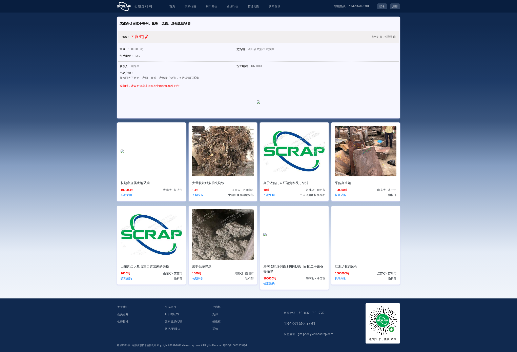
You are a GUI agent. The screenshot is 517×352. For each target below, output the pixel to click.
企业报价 (232, 6)
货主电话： (243, 66)
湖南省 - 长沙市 (172, 190)
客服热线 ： (351, 6)
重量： (124, 49)
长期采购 (126, 195)
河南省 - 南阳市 (244, 273)
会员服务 (122, 314)
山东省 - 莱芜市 (172, 273)
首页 (172, 6)
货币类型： (127, 56)
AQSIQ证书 (172, 314)
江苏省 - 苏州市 (386, 273)
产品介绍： (127, 73)
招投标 (216, 321)
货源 (215, 314)
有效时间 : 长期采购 (383, 36)
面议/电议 (139, 36)
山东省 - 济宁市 (386, 190)
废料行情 (190, 6)
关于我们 (122, 307)
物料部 (392, 195)
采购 (215, 328)
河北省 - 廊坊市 (315, 190)
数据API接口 (172, 328)
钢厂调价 (211, 6)
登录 (382, 6)
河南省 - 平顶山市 (243, 190)
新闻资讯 (274, 6)
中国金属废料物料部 (241, 195)
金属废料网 (143, 6)
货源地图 (253, 6)
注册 (395, 6)
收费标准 (122, 321)
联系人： (125, 66)
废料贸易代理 (173, 321)
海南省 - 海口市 (315, 278)
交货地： (242, 49)
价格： (125, 37)
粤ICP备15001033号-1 (235, 345)
